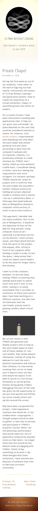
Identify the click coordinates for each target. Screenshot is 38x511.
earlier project (10, 136)
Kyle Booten (21, 502)
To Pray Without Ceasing (19, 39)
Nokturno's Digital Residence (19, 505)
